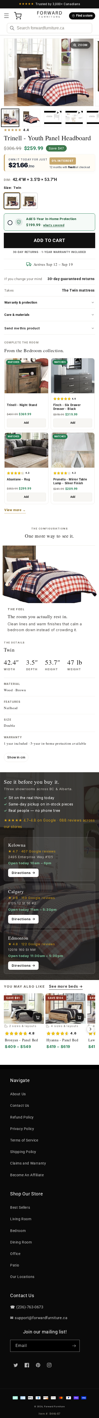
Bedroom (18, 1231)
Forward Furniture (54, 1406)
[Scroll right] (90, 1029)
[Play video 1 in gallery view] (53, 118)
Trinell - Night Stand (22, 405)
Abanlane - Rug (18, 479)
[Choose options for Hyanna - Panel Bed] (79, 1017)
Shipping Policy (23, 1152)
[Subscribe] (73, 1346)
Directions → (23, 873)
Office (15, 1254)
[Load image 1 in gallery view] (10, 118)
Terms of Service (24, 1140)
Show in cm (16, 757)
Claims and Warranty (28, 1163)
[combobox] (49, 28)
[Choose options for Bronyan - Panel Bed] (37, 1017)
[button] (6, 15)
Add (26, 422)
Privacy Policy (22, 1129)
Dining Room (21, 1242)
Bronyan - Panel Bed (21, 1040)
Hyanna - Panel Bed (62, 1040)
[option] (12, 201)
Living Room (20, 1219)
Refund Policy (22, 1117)
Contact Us (19, 1105)
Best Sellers (20, 1207)
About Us (18, 1094)
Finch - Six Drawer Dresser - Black (67, 407)
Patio (14, 1265)
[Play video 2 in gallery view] (74, 118)
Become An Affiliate (27, 1175)
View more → (15, 510)
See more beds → (66, 986)
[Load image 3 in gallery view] (31, 118)
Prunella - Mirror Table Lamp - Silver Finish (70, 481)
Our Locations (22, 1277)
